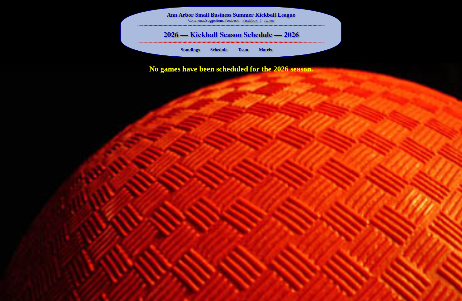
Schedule (218, 49)
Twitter (269, 20)
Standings (190, 49)
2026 (171, 34)
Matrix (265, 49)
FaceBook (250, 20)
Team (243, 49)
